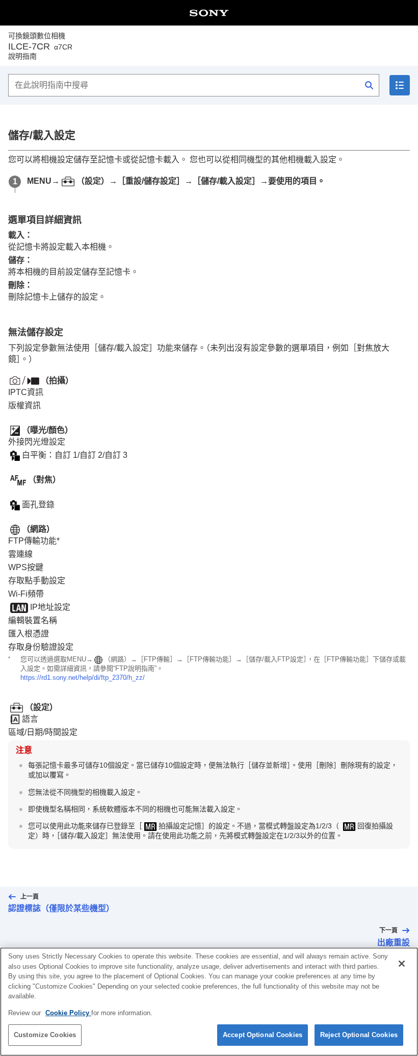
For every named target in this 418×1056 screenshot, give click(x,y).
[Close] (401, 963)
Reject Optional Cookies (359, 1035)
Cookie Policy (68, 1013)
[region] (209, 1001)
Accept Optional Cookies (262, 1035)
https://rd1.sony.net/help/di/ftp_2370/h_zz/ (82, 677)
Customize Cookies (45, 1035)
